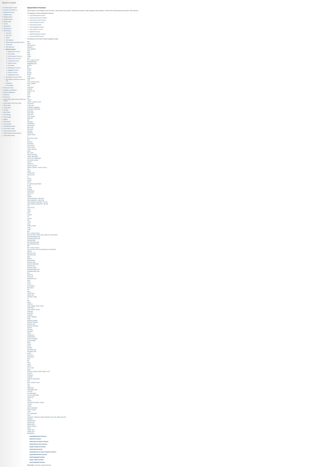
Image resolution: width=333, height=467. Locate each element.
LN (28, 216)
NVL (28, 289)
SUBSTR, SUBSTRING (33, 379)
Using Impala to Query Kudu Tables (12, 103)
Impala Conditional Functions (36, 22)
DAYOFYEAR (30, 125)
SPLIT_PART (30, 368)
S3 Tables (5, 110)
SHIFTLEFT (30, 355)
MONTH (29, 258)
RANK (29, 318)
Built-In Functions (11, 49)
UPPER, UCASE (31, 410)
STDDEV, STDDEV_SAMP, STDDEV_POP (38, 371)
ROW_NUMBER (31, 340)
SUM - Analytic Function (33, 382)
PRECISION (30, 308)
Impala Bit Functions (34, 31)
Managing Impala (7, 17)
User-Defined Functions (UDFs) (14, 77)
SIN (28, 360)
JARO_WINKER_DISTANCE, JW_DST (37, 202)
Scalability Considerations (10, 90)
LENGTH (29, 215)
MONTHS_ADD (31, 262)
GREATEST (30, 164)
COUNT (29, 100)
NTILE (29, 282)
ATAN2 (29, 56)
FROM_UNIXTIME (32, 154)
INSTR (29, 182)
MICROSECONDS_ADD (33, 236)
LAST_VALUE (30, 207)
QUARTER (30, 311)
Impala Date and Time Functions (37, 20)
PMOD (29, 302)
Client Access (7, 121)
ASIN (28, 52)
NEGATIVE (30, 275)
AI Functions (11, 65)
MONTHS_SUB (31, 266)
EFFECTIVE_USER (32, 138)
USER (29, 411)
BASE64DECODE (32, 62)
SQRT (28, 370)
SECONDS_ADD (31, 349)
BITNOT (29, 69)
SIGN (28, 359)
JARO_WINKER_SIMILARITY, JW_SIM (37, 204)
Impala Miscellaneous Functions (37, 34)
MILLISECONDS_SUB (33, 244)
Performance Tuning (8, 88)
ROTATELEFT (30, 335)
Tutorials (5, 24)
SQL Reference (7, 30)
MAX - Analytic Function (33, 233)
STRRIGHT (30, 375)
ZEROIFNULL (30, 433)
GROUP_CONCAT (32, 165)
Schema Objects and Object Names (15, 42)
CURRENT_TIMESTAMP (33, 109)
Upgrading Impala (7, 19)
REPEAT (29, 328)
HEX (28, 169)
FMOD (29, 151)
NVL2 (28, 291)
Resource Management (9, 92)
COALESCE (30, 87)
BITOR (29, 71)
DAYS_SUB (30, 129)
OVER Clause (30, 293)
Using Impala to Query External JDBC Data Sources (14, 100)
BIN (28, 67)
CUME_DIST (30, 105)
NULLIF (29, 284)
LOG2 (28, 224)
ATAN (28, 54)
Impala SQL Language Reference (42, 465)
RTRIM (29, 344)
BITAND (29, 65)
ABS (28, 42)
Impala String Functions (35, 25)
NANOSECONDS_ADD (33, 269)
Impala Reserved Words (9, 131)
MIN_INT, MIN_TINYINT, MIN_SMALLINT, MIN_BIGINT (41, 249)
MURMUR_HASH (32, 267)
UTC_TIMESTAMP (32, 413)
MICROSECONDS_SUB (33, 238)
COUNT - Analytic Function (34, 102)
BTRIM (29, 74)
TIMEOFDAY (30, 388)
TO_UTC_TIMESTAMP (33, 395)
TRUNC (29, 400)
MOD (28, 257)
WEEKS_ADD (31, 422)
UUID (28, 415)
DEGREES (30, 133)
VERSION (30, 419)
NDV (28, 273)
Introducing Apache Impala (10, 7)
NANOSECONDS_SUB (33, 271)
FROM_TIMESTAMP (32, 156)
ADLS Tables (6, 112)
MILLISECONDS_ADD (33, 242)
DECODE (29, 131)
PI (27, 298)
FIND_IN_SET (31, 145)
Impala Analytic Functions (36, 29)
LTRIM (29, 229)
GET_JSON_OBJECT (33, 160)
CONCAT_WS (31, 91)
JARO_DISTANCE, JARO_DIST (35, 198)
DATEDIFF (30, 118)
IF (27, 176)
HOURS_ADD (31, 173)
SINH (28, 362)
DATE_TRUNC (31, 116)
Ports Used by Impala (8, 128)
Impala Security (7, 28)
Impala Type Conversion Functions (38, 18)
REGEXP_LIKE (31, 324)
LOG (28, 220)
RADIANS (30, 315)
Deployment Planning (8, 12)
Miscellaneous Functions (14, 68)
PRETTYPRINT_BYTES (33, 309)
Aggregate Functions (13, 70)
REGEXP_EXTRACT (32, 322)
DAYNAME (30, 122)
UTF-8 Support (9, 85)
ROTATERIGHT (31, 337)
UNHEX (29, 406)
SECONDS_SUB (31, 351)
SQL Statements (10, 47)
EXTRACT (30, 142)
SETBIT (29, 353)
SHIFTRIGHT (30, 357)
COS (28, 94)
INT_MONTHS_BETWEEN (34, 184)
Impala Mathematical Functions (37, 15)
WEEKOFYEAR (31, 421)
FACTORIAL (30, 144)
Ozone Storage (7, 117)
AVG (28, 58)
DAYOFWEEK (30, 124)
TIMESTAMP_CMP (32, 390)
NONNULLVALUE (31, 278)
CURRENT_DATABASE (33, 107)
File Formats (6, 97)
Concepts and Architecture (10, 10)
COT (28, 98)
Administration (7, 26)
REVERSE (30, 331)
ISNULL (29, 195)
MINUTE (29, 251)
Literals (7, 37)
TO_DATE (29, 391)
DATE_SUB (30, 114)
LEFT (28, 213)
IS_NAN (29, 187)
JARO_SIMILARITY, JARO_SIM (35, 200)
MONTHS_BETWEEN (33, 264)
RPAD (28, 342)
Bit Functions (11, 54)
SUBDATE (30, 377)
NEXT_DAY (30, 277)
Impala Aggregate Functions (36, 27)
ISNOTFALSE (30, 191)
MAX (28, 231)
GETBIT (29, 162)
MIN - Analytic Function (33, 247)
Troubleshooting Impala (9, 126)
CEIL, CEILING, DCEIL (33, 82)
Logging (5, 119)
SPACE (29, 366)
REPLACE (30, 329)
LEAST (29, 211)
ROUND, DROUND (32, 339)
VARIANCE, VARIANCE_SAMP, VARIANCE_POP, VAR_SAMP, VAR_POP (46, 417)
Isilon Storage (6, 114)
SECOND (29, 348)
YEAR (28, 428)
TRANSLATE (30, 397)
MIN (28, 246)
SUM (28, 380)
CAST (28, 80)
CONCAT (29, 89)
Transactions (9, 44)
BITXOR (29, 72)
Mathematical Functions (14, 51)
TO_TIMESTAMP (31, 393)
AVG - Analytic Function (33, 60)
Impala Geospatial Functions (36, 36)
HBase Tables (7, 105)
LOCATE (29, 218)
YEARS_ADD (30, 430)
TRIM (28, 399)
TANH (28, 386)
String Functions (12, 63)
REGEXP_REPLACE (32, 326)
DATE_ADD (30, 111)
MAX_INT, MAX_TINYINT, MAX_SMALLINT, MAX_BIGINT (42, 235)
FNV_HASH (30, 153)
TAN (28, 384)
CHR (28, 85)
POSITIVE (30, 304)
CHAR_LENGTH (31, 83)
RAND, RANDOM (32, 317)
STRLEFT (29, 373)
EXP (28, 140)
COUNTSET (30, 103)
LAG (28, 206)
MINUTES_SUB (31, 255)
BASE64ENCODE (32, 63)
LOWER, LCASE (31, 226)
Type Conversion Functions (15, 56)
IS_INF (29, 185)
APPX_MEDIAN (31, 49)
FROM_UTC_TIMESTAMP (34, 158)
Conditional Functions (13, 61)
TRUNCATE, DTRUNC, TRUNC (35, 402)
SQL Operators (9, 40)
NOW (28, 280)
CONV (29, 93)
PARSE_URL (30, 295)
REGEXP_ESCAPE (32, 320)
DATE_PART (30, 113)
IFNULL (29, 178)
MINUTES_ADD (31, 253)
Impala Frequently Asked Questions (12, 133)
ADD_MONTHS (31, 45)
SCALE (29, 346)
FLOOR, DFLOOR (31, 149)
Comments (8, 33)
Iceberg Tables (7, 107)
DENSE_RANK (31, 134)
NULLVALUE (30, 288)
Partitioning (6, 94)
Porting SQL (9, 83)
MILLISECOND (31, 240)
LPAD (28, 227)
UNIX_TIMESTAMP (32, 408)
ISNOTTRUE (30, 193)
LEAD (28, 209)
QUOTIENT (30, 313)
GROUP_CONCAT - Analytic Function (37, 167)
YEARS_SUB (30, 431)
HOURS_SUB (31, 175)
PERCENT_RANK (32, 297)
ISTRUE (29, 196)
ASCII (28, 51)
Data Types (9, 35)
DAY (28, 120)
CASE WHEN (30, 78)
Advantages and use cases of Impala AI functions (42, 452)
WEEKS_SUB (30, 424)
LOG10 (29, 222)
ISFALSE (29, 189)
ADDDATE (30, 47)
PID (28, 300)
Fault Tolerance (7, 124)
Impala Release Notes (9, 135)
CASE (28, 76)
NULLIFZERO (30, 286)
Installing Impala (7, 14)
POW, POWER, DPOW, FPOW (35, 306)
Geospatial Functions (13, 74)
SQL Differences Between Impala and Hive (15, 80)
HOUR (29, 171)
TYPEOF (29, 404)
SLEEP (29, 364)
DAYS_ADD (30, 127)
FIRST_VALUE (31, 147)
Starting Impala (7, 21)
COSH (29, 96)
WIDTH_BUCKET (31, 426)
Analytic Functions (12, 72)
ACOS (29, 43)
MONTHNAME (31, 260)
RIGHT (29, 333)
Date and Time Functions (14, 58)
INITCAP (29, 180)
